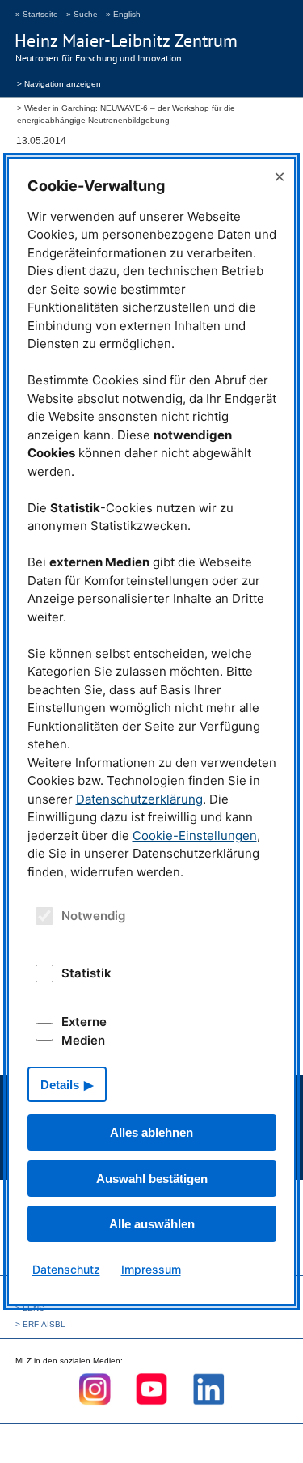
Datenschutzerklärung (139, 799)
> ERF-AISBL (40, 1324)
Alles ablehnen (151, 1132)
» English (123, 14)
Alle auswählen (152, 1224)
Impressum (151, 1269)
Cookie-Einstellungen (195, 835)
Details (59, 1085)
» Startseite (36, 14)
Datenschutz (66, 1269)
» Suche (82, 14)
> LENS (29, 1308)
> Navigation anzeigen (59, 82)
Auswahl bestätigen (152, 1178)
